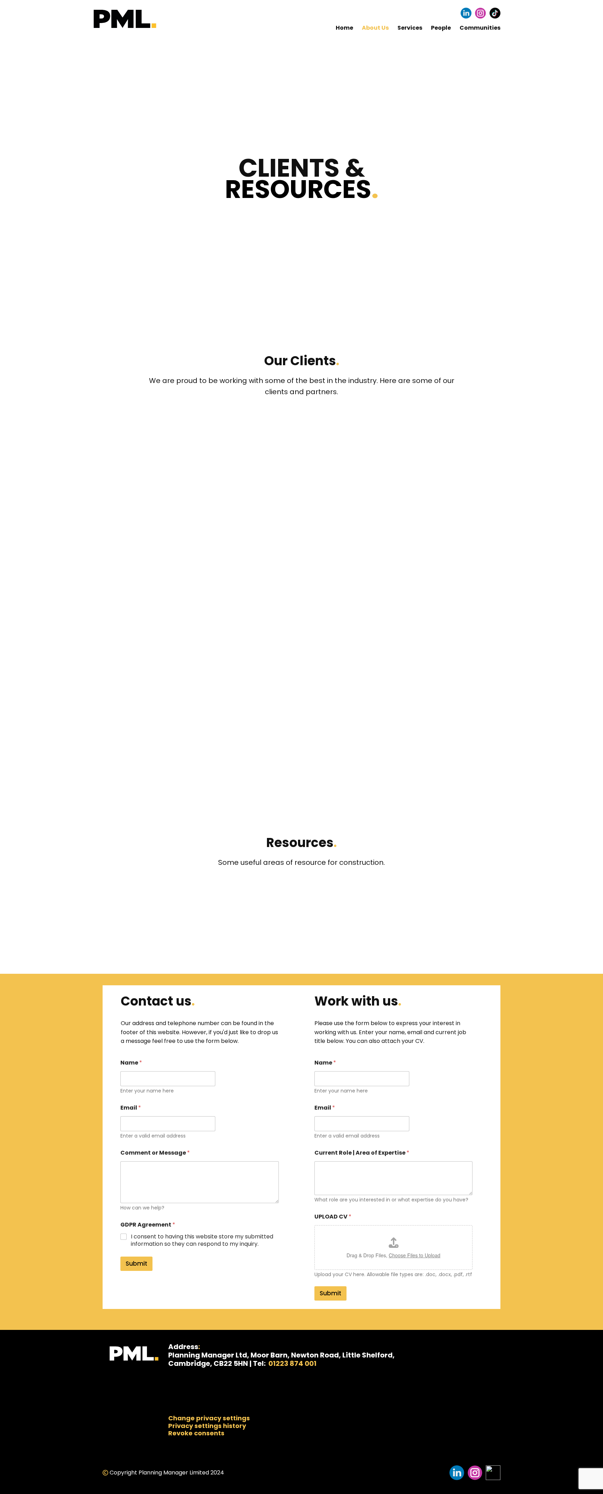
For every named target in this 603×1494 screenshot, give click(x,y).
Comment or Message (155, 1152)
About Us (375, 28)
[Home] (125, 19)
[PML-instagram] (480, 13)
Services (409, 28)
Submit (136, 1263)
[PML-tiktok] (495, 13)
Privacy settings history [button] (207, 1425)
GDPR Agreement (147, 1224)
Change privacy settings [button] (209, 1418)
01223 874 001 (292, 1363)
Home (344, 28)
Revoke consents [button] (196, 1433)
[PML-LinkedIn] (466, 13)
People (441, 28)
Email (130, 1107)
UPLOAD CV (332, 1216)
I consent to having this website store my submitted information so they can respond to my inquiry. (202, 1240)
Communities (480, 28)
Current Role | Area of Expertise (361, 1152)
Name (131, 1062)
